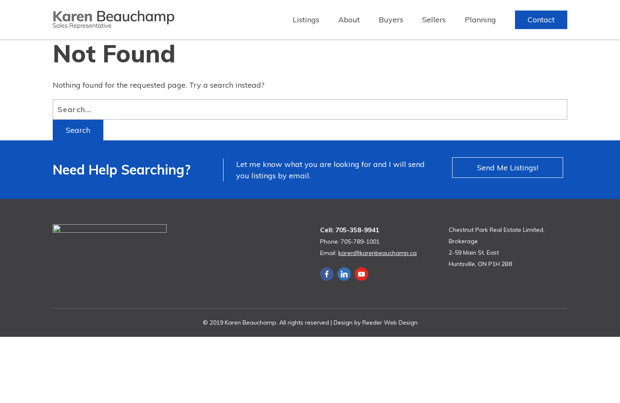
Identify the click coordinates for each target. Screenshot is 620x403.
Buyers (391, 19)
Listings (306, 19)
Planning (480, 19)
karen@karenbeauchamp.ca (377, 253)
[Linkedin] (344, 274)
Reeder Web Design (390, 322)
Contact (541, 19)
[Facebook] (327, 274)
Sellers (434, 19)
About (349, 19)
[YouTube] (361, 274)
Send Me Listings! (507, 167)
